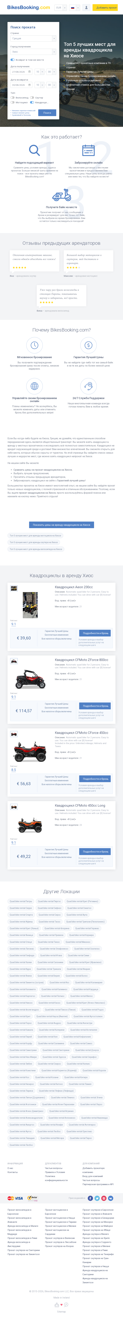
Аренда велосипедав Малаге (23, 1226)
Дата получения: (20, 66)
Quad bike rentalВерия (49, 976)
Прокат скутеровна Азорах (59, 1246)
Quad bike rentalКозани (46, 1077)
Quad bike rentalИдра (20, 969)
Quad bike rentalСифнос (49, 908)
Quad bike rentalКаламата (23, 989)
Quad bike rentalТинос (49, 942)
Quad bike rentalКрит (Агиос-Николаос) (85, 1003)
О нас (10, 1168)
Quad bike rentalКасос (49, 1003)
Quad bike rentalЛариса (21, 1091)
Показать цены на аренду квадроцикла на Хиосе (61, 524)
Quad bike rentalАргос (21, 1131)
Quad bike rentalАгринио (61, 1111)
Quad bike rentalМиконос (78, 942)
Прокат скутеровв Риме (95, 1250)
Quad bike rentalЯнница (21, 935)
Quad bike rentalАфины (21, 921)
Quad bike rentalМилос (81, 996)
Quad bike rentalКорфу (21, 1043)
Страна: (14, 33)
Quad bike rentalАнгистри (79, 1023)
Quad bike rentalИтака (51, 955)
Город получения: (20, 46)
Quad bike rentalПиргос (49, 901)
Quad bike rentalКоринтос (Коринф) (59, 1070)
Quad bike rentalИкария (78, 969)
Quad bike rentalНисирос (22, 1084)
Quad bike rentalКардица (85, 989)
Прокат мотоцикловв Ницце (60, 1218)
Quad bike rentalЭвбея (21, 1064)
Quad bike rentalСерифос (84, 1057)
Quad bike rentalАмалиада (94, 1118)
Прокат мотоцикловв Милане (60, 1226)
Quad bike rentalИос (59, 982)
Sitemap (61, 1311)
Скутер (39, 97)
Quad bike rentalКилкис (78, 1064)
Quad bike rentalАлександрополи (26, 1118)
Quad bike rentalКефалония (77, 1037)
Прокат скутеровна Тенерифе (98, 1254)
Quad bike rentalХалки (21, 962)
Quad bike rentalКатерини (51, 1030)
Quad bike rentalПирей (21, 1037)
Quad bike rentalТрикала (49, 969)
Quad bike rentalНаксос (21, 1003)
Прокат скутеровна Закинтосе (24, 1254)
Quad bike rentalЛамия (80, 1084)
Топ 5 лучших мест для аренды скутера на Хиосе (34, 542)
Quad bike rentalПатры (21, 901)
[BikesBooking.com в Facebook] (90, 1198)
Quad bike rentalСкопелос (87, 949)
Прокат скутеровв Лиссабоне (60, 1242)
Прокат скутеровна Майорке (97, 1226)
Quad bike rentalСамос (81, 1043)
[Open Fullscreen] (30, 605)
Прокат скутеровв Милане (96, 1246)
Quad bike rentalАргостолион (88, 1016)
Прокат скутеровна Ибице (96, 1230)
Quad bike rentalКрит (20, 1016)
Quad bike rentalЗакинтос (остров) (27, 982)
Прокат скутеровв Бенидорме (98, 1218)
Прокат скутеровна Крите (96, 1238)
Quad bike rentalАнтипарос (82, 1125)
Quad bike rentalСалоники (50, 962)
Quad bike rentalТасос (49, 921)
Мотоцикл (22, 102)
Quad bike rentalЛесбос (49, 1131)
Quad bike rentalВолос (77, 976)
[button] (74, 8)
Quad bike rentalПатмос (52, 996)
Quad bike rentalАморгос (22, 1125)
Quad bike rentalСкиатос (79, 908)
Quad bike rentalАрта (77, 915)
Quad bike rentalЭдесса (54, 1057)
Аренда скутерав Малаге (95, 1234)
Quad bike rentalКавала (21, 1030)
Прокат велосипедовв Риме (22, 1238)
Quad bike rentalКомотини (23, 1070)
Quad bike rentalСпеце (21, 942)
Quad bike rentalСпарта (21, 915)
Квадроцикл (42, 102)
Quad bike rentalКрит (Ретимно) (82, 901)
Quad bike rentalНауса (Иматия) (52, 1016)
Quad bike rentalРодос (93, 1009)
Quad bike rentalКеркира (81, 935)
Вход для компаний (92, 1176)
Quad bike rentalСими (78, 955)
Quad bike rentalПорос (21, 1023)
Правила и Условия (55, 1172)
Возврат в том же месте (30, 59)
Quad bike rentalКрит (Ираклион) (85, 962)
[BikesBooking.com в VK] (110, 1198)
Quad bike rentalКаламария (88, 982)
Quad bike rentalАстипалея (83, 1030)
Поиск (47, 112)
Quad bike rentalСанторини (56, 1050)
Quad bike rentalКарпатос (22, 996)
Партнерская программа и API (98, 1184)
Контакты (13, 1172)
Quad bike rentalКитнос (51, 1084)
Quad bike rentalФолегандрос (24, 1009)
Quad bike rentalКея (47, 1037)
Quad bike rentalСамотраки (23, 1050)
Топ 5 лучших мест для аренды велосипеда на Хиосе (36, 549)
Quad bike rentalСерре (21, 908)
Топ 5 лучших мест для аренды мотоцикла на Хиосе (35, 535)
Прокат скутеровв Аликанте (97, 1214)
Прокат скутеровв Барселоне (98, 1210)
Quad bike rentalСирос (50, 915)
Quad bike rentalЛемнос (63, 1097)
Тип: (12, 92)
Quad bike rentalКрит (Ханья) (24, 928)
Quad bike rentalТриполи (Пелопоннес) (85, 921)
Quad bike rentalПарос (81, 1138)
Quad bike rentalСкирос (49, 1064)
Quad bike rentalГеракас (87, 928)
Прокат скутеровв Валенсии (60, 1238)
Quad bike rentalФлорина (57, 928)
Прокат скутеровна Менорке (97, 1222)
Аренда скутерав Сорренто (96, 1242)
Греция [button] (16, 38)
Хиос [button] (15, 51)
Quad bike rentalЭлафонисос (54, 949)
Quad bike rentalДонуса (87, 1050)
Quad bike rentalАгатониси (23, 1104)
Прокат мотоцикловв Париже (60, 1222)
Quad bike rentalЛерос (91, 1104)
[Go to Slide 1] (14, 588)
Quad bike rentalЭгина (91, 1097)
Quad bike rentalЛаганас (22, 949)
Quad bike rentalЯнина (21, 976)
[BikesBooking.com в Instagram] (103, 1198)
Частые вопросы (53, 1168)
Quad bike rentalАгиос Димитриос (26, 1111)
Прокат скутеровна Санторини (24, 1250)
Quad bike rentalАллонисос (62, 1118)
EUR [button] (58, 7)
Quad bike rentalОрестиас (79, 1131)
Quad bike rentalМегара (52, 1138)
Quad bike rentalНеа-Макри (23, 1057)
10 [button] (37, 71)
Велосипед (22, 97)
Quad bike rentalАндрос (49, 1023)
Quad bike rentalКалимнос (54, 989)
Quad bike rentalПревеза (51, 935)
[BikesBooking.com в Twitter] (97, 1198)
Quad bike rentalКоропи (94, 1070)
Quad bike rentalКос (19, 1077)
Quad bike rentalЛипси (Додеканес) (27, 1097)
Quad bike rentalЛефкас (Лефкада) (56, 1091)
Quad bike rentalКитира (75, 1077)
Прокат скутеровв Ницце (95, 1266)
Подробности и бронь (95, 633)
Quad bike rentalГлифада (22, 955)
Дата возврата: (19, 79)
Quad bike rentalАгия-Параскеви (58, 1104)
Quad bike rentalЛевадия (22, 1138)
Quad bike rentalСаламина (51, 1043)
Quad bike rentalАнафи (51, 1125)
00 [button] (49, 71)
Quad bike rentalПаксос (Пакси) (60, 1009)
